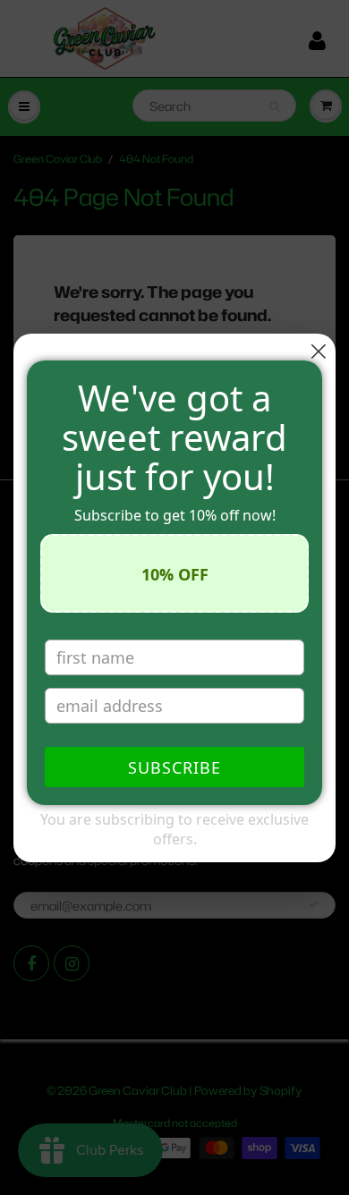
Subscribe (174, 767)
